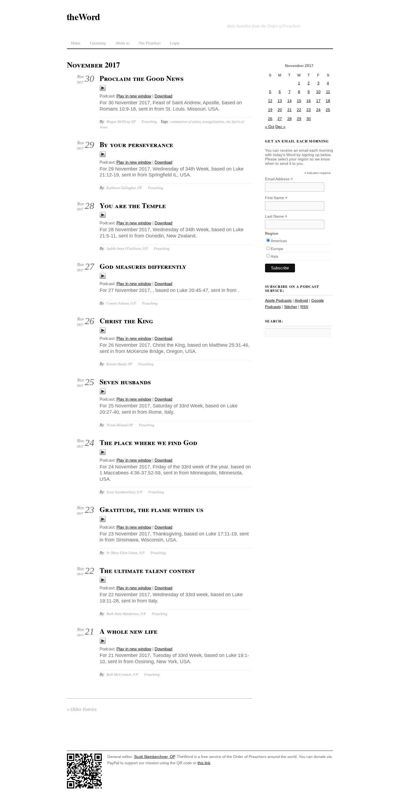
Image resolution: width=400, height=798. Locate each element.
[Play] (103, 89)
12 (270, 101)
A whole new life (128, 631)
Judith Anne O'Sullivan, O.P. (127, 248)
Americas (279, 241)
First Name (276, 197)
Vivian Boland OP (119, 425)
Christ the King (126, 320)
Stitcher (290, 306)
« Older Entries (82, 709)
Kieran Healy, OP (119, 364)
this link (204, 763)
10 (318, 92)
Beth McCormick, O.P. (122, 674)
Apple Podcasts (278, 300)
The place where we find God (148, 442)
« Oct (269, 126)
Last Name (276, 216)
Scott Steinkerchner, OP (154, 756)
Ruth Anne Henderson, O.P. (126, 614)
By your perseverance (136, 144)
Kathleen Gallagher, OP (124, 188)
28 (289, 119)
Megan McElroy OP (121, 122)
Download (163, 96)
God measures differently (143, 266)
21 (289, 110)
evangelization (213, 122)
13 (280, 101)
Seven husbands (125, 381)
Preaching (149, 122)
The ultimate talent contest (147, 570)
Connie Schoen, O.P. (121, 303)
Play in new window (133, 96)
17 (318, 101)
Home (75, 42)
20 (280, 110)
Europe (277, 248)
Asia (274, 256)
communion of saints (185, 122)
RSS (304, 306)
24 (318, 110)
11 (328, 92)
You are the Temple (133, 205)
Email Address (279, 179)
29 (299, 119)
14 (289, 101)
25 (328, 110)
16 (308, 101)
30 (308, 119)
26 (270, 119)
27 (280, 119)
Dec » (280, 126)
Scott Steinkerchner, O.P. (124, 492)
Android (301, 300)
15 (299, 101)
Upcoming (98, 42)
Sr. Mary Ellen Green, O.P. (125, 553)
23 (308, 110)
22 (299, 110)
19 (270, 110)
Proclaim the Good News (141, 78)
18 (328, 101)
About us (122, 42)
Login (174, 42)
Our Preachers (150, 42)
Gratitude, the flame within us (151, 509)
